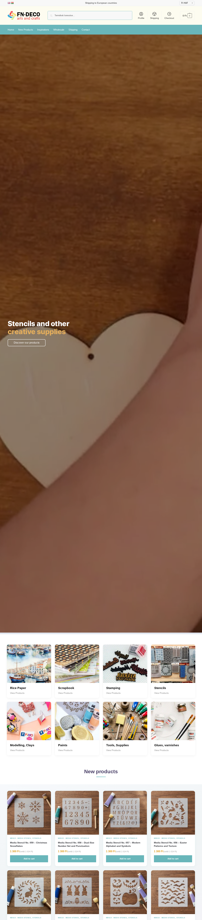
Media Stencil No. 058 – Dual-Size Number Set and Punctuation (76, 844)
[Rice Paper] (29, 667)
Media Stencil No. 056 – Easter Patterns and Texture (170, 844)
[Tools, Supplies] (125, 724)
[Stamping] (125, 667)
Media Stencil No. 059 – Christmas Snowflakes (28, 844)
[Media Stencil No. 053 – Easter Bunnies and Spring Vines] (77, 892)
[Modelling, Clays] (29, 724)
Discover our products (27, 342)
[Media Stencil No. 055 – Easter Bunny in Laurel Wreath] (29, 892)
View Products (17, 693)
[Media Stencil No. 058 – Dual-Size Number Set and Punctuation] (77, 813)
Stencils (36, 838)
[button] (187, 15)
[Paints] (77, 724)
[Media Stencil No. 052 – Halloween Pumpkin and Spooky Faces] (125, 892)
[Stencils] (173, 667)
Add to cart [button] (29, 858)
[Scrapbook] (77, 667)
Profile (141, 18)
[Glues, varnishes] (173, 724)
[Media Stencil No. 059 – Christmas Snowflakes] (29, 813)
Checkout (169, 18)
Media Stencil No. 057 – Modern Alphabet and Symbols (123, 844)
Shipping (154, 18)
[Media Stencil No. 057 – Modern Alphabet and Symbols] (125, 813)
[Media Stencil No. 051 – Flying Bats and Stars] (173, 892)
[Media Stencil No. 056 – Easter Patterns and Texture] (173, 813)
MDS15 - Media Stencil (20, 838)
